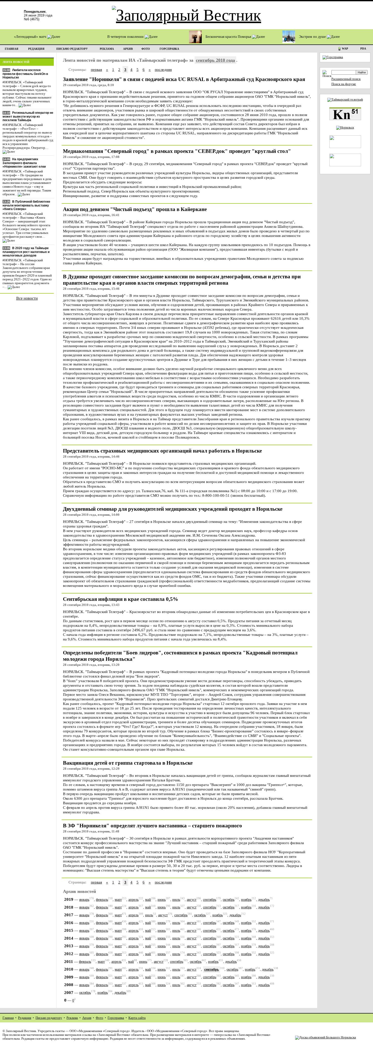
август (191, 900)
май (148, 900)
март (118, 900)
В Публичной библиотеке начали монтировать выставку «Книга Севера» (26, 205)
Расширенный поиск (346, 79)
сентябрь (209, 900)
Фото (99, 1018)
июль (176, 900)
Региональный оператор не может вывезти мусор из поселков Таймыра (28, 116)
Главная (8, 1018)
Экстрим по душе (313, 37)
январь (84, 900)
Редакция (24, 1018)
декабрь (264, 900)
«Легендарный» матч (30, 37)
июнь (162, 900)
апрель (133, 900)
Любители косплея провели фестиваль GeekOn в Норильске (25, 73)
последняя (163, 69)
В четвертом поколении (126, 37)
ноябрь (246, 900)
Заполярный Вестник (21, 1031)
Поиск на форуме (343, 84)
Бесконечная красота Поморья (229, 37)
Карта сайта (137, 1018)
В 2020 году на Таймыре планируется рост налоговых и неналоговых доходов (26, 251)
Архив (86, 1018)
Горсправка (116, 1018)
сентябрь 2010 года (215, 60)
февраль (102, 900)
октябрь (228, 900)
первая (96, 69)
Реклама (72, 1018)
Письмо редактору (49, 1018)
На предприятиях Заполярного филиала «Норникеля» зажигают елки (24, 162)
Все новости (27, 298)
